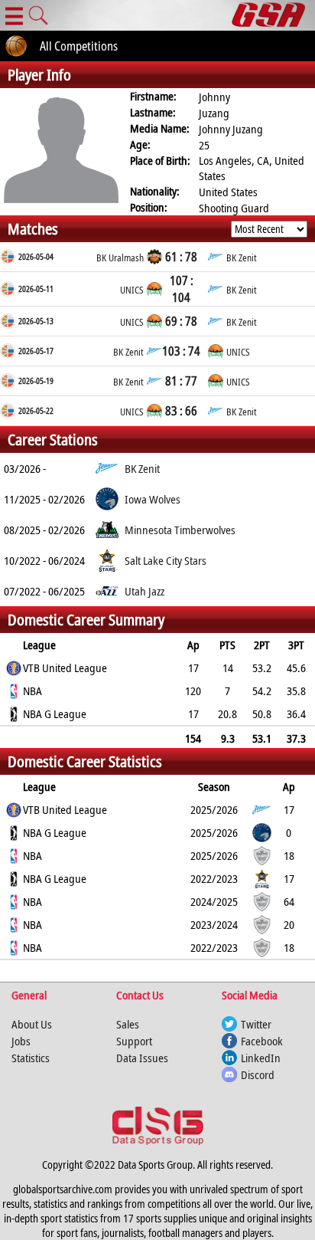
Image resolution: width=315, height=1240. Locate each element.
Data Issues (142, 1057)
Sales (127, 1024)
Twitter (256, 1024)
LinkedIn (261, 1057)
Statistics (30, 1057)
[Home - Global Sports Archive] (273, 15)
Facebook (262, 1040)
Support (134, 1040)
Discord (257, 1074)
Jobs (21, 1040)
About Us (31, 1024)
